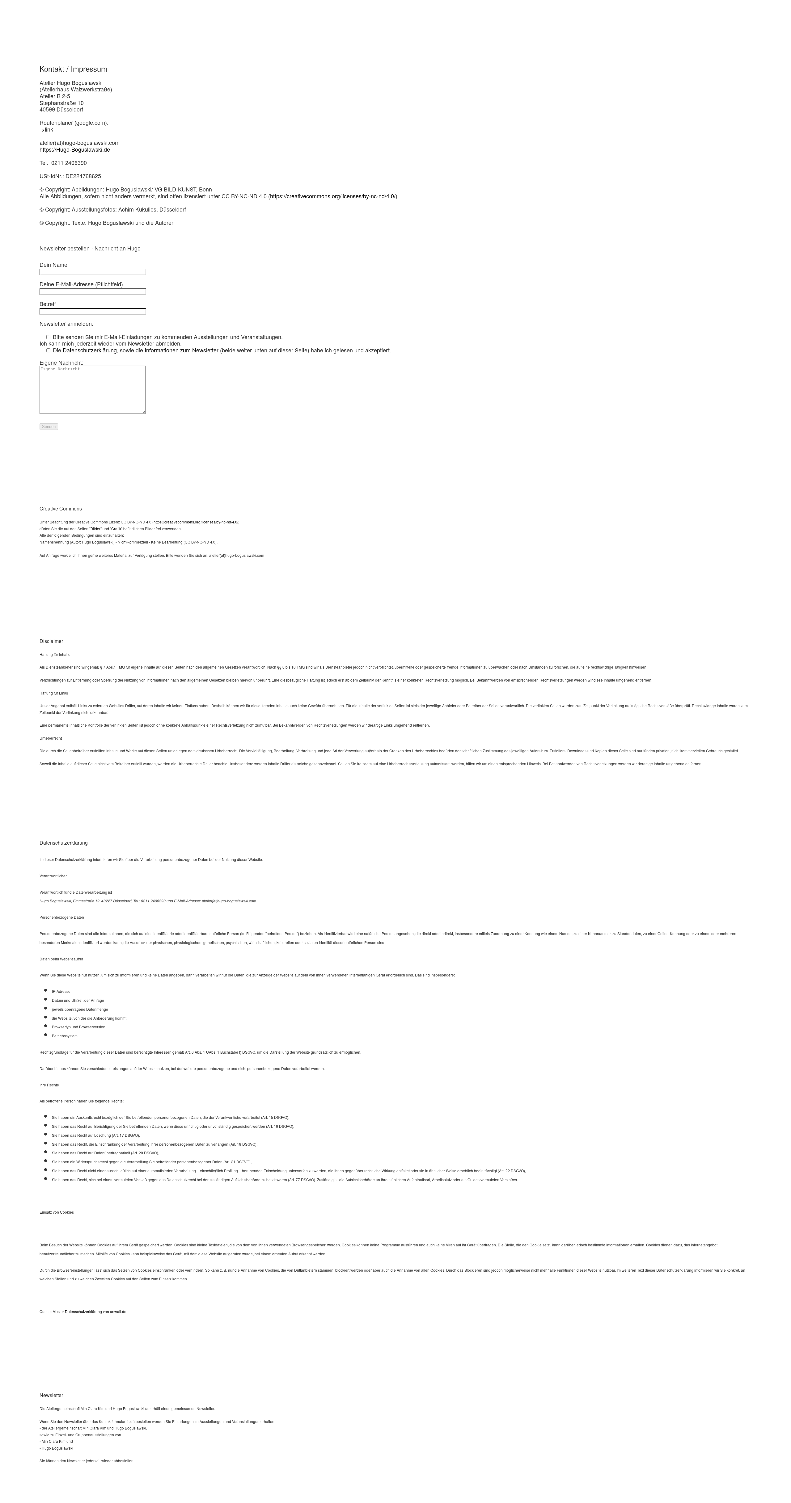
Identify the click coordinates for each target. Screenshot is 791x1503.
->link (46, 129)
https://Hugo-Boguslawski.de (75, 149)
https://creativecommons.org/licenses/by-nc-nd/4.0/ (333, 196)
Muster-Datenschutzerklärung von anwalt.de (89, 1311)
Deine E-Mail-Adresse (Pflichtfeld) (81, 284)
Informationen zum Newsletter (181, 350)
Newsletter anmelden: (66, 323)
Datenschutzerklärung (90, 350)
